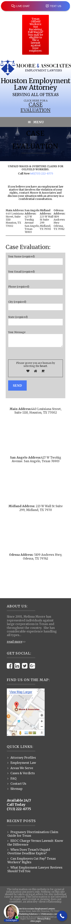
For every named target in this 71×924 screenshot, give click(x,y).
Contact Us (18, 783)
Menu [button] (38, 122)
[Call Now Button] (62, 916)
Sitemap (16, 789)
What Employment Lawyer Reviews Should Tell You (34, 869)
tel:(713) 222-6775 (41, 173)
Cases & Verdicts (22, 773)
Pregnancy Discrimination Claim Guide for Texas (32, 833)
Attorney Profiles (23, 757)
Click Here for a (36, 100)
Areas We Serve (21, 768)
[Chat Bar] (35, 6)
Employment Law (23, 763)
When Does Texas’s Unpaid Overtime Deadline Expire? (28, 851)
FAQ (13, 778)
